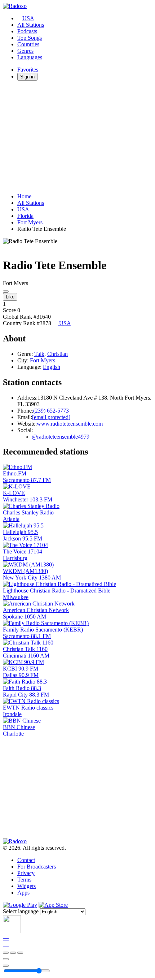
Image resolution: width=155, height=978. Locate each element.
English (51, 367)
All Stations (30, 25)
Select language (21, 911)
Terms (24, 879)
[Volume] (6, 966)
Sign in (27, 76)
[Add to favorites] (6, 959)
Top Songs (29, 38)
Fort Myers (30, 222)
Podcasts (27, 31)
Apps (23, 892)
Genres (25, 51)
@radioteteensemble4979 (60, 437)
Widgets (26, 886)
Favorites (27, 69)
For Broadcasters (36, 866)
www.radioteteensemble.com (70, 424)
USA (28, 18)
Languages (29, 57)
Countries (28, 44)
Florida (25, 216)
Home (24, 196)
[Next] (20, 953)
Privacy (26, 873)
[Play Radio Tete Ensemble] (6, 291)
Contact (26, 860)
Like (10, 297)
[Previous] (6, 953)
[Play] (13, 953)
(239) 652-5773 (51, 411)
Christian (57, 354)
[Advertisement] (77, 137)
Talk (39, 354)
